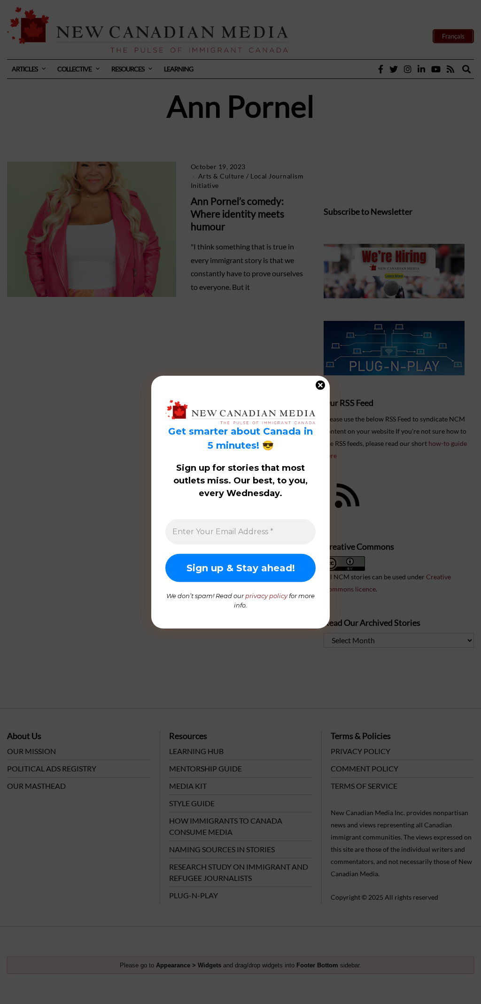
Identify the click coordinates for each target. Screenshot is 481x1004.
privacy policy (266, 595)
